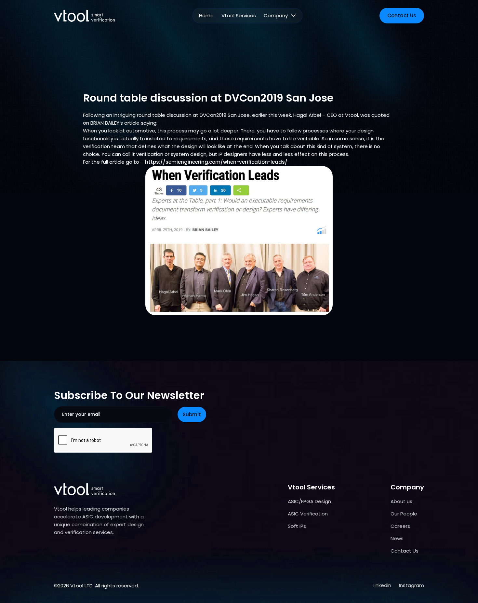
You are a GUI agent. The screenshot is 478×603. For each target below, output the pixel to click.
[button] (280, 16)
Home (206, 15)
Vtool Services (238, 15)
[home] (84, 15)
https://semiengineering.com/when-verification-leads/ (216, 161)
